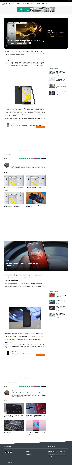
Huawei (6, 382)
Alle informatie (40, 354)
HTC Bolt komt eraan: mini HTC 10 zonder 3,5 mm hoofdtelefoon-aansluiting (13, 205)
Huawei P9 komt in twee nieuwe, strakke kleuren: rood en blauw (35, 416)
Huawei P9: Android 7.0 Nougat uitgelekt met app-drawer (35, 433)
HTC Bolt (9, 154)
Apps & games (30, 3)
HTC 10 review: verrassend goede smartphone (33, 205)
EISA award (23, 339)
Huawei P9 (13, 351)
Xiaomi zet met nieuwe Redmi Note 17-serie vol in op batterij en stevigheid (28, 0)
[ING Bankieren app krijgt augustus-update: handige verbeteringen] (52, 295)
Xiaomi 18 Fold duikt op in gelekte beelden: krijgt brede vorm (61, 93)
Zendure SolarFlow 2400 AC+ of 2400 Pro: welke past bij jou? (61, 86)
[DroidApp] (8, 4)
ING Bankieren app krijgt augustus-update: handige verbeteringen (61, 295)
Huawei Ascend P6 (15, 337)
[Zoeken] (69, 4)
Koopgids (38, 3)
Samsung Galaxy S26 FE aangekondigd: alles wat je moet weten (61, 72)
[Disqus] (25, 225)
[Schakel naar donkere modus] (68, 3)
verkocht (11, 336)
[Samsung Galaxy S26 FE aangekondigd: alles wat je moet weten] (52, 73)
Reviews (24, 3)
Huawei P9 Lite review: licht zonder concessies (12, 433)
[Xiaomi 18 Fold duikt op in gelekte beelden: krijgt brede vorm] (52, 93)
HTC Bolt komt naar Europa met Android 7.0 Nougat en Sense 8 (35, 188)
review (8, 334)
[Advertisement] (25, 75)
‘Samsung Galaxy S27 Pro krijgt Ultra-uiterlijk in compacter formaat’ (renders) (61, 307)
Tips (43, 3)
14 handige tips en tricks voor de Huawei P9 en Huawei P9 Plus (13, 416)
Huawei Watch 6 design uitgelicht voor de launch (61, 301)
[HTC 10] (8, 126)
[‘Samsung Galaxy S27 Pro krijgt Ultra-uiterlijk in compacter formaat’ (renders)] (52, 308)
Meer (46, 3)
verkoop (15, 382)
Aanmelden (50, 456)
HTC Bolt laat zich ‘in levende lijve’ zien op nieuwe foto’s (13, 188)
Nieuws (19, 3)
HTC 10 (12, 123)
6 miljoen (13, 284)
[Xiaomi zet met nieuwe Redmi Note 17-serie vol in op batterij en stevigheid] (52, 79)
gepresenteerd (24, 333)
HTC (5, 154)
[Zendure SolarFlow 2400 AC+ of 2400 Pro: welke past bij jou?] (52, 86)
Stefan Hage (12, 46)
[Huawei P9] (8, 354)
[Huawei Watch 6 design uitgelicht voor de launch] (52, 302)
